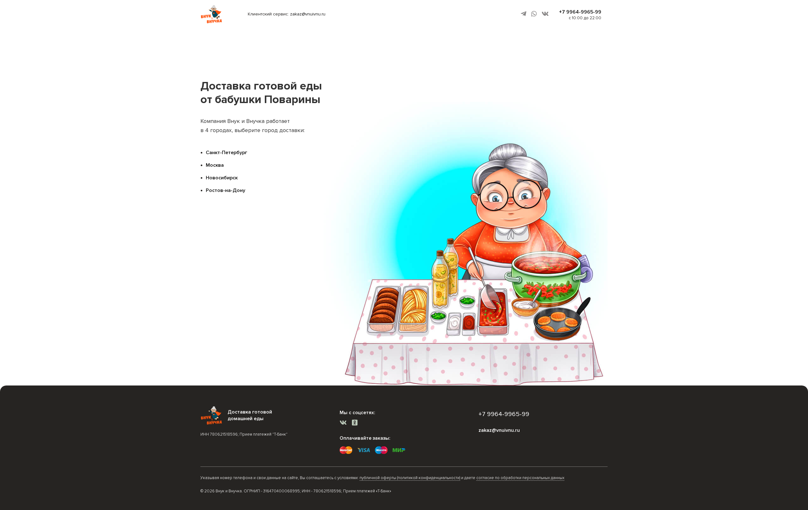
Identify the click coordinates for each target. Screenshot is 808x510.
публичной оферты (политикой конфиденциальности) (409, 477)
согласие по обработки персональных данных (520, 477)
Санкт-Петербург (226, 152)
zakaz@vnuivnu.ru (307, 14)
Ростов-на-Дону (225, 190)
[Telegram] (523, 14)
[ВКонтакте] (545, 14)
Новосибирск (222, 178)
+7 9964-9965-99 (580, 12)
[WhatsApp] (534, 14)
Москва (215, 165)
